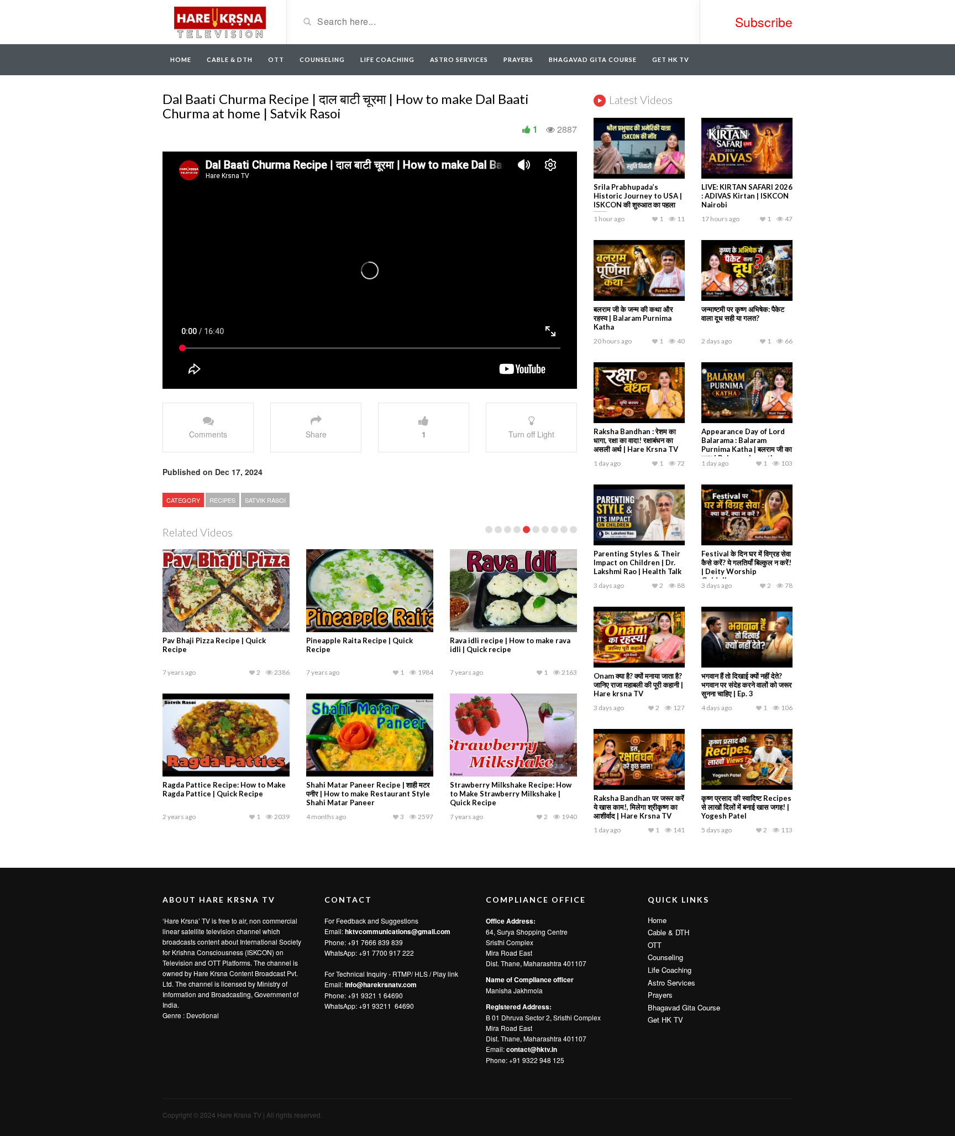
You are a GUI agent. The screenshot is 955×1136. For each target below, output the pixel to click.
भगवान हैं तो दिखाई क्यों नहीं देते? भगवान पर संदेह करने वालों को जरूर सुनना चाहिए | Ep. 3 (746, 684)
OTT (276, 59)
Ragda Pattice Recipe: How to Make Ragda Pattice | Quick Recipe (224, 789)
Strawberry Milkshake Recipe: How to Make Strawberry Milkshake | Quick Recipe (510, 793)
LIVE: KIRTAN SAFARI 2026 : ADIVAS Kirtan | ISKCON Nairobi (747, 196)
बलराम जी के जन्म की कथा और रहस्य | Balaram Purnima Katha (633, 318)
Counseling (322, 59)
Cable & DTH (230, 59)
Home (180, 59)
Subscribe (764, 22)
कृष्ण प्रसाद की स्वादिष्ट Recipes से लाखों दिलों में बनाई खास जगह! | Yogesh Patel (746, 807)
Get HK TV (670, 59)
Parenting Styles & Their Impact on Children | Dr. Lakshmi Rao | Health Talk (637, 562)
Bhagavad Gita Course (593, 59)
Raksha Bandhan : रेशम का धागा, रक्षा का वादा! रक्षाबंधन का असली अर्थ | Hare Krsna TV (636, 440)
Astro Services (459, 59)
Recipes (222, 500)
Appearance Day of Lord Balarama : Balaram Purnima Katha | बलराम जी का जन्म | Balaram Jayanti (746, 444)
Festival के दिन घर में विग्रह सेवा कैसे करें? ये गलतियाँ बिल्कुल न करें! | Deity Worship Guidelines (746, 567)
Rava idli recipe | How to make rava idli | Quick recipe (510, 645)
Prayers (518, 59)
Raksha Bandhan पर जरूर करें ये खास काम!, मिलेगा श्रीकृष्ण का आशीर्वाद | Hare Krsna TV (639, 807)
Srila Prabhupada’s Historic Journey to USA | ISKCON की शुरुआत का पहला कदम (638, 200)
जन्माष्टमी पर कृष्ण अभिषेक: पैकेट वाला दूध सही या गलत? (742, 313)
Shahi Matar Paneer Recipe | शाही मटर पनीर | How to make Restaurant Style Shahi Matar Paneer (368, 793)
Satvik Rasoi (265, 500)
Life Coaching (387, 59)
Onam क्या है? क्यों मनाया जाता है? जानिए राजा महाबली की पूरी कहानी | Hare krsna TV (638, 684)
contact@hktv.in (531, 1049)
